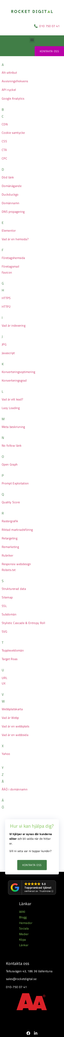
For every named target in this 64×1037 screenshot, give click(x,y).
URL (4, 678)
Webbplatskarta (12, 709)
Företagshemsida (13, 258)
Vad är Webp (10, 717)
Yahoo (6, 753)
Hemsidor (25, 923)
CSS (4, 141)
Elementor (9, 230)
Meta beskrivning (13, 426)
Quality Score (11, 502)
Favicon (7, 272)
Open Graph (10, 464)
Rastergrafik (10, 521)
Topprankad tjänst (38, 887)
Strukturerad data (14, 588)
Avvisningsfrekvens (15, 81)
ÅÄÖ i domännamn (14, 789)
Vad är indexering (13, 325)
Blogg (23, 917)
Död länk (8, 177)
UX (4, 683)
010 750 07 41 (50, 26)
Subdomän (9, 614)
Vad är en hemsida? (15, 239)
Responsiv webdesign (16, 564)
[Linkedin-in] (36, 1033)
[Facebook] (28, 1033)
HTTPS (6, 298)
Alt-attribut (9, 72)
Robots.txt (9, 570)
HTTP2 (6, 306)
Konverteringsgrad (14, 380)
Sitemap (7, 597)
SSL (4, 606)
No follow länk (12, 445)
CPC (4, 158)
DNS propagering (13, 211)
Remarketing (10, 547)
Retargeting (9, 538)
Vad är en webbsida (15, 735)
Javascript (8, 353)
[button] (32, 40)
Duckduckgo (10, 194)
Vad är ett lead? (12, 399)
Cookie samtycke (13, 132)
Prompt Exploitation (15, 483)
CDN (5, 124)
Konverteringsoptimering (18, 372)
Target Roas (10, 659)
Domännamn (10, 203)
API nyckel (9, 89)
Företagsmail (10, 266)
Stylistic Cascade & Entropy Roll (23, 623)
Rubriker (7, 555)
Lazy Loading (11, 408)
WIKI (22, 911)
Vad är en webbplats (15, 726)
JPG (4, 344)
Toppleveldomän (13, 650)
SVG (4, 631)
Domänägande (12, 186)
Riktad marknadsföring (17, 529)
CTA (4, 150)
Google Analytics (13, 98)
